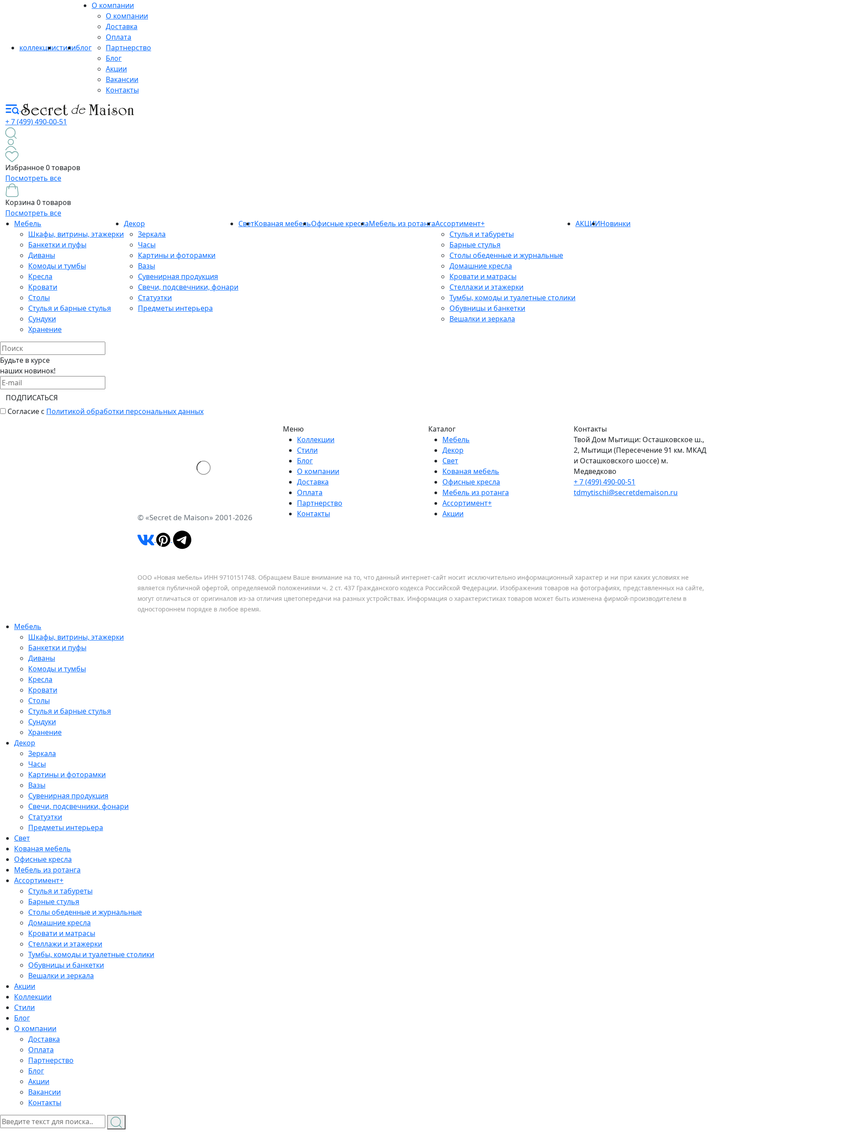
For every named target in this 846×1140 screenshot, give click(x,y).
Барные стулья (475, 245)
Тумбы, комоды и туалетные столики (512, 297)
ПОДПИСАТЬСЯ (32, 397)
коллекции (37, 47)
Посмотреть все (33, 178)
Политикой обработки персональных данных (125, 411)
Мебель (27, 223)
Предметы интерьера (175, 308)
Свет (450, 461)
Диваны (41, 255)
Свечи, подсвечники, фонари (188, 287)
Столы (39, 297)
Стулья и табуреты (481, 234)
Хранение (45, 329)
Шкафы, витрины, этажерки (76, 234)
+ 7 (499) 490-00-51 (36, 122)
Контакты (122, 90)
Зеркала (152, 234)
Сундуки (42, 319)
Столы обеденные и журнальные (506, 255)
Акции (116, 69)
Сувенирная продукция (178, 276)
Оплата (118, 37)
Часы (147, 245)
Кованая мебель (282, 223)
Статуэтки (155, 297)
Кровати (42, 287)
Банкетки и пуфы (57, 245)
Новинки (615, 223)
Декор (134, 223)
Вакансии (122, 79)
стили (66, 47)
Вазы (146, 266)
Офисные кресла (340, 223)
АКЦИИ (587, 223)
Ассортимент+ (460, 223)
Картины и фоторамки (176, 255)
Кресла (40, 276)
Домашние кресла (480, 266)
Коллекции (315, 439)
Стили (307, 450)
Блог (114, 58)
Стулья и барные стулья (69, 308)
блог (84, 47)
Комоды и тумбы (57, 266)
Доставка (121, 26)
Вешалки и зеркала (482, 319)
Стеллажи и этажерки (486, 287)
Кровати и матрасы (482, 276)
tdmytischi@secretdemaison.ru (626, 492)
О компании (113, 5)
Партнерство (128, 47)
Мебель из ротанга (402, 223)
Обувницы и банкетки (487, 308)
